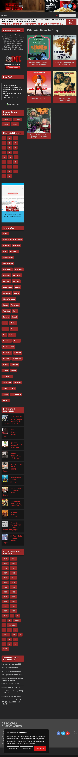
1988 (13, 606)
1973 (5, 587)
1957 (5, 559)
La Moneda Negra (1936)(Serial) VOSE (16, 503)
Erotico (5, 305)
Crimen (17, 287)
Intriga (5, 323)
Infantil (14, 317)
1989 (5, 611)
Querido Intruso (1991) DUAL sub (16, 445)
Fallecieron (15, 305)
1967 (5, 573)
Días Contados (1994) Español (10, 433)
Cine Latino (18, 269)
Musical (5, 329)
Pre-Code (6, 359)
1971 (5, 582)
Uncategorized (16, 394)
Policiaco (17, 353)
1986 (13, 601)
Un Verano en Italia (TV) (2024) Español (12, 467)
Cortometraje (7, 287)
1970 (13, 578)
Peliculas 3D (7, 353)
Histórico (6, 317)
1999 (5, 616)
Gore (15, 311)
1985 (5, 601)
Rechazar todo (26, 748)
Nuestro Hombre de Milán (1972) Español (64, 63)
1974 (13, 587)
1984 (13, 597)
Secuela (5, 370)
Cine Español (7, 269)
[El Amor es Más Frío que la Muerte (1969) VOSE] (39, 47)
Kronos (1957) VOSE (14, 687)
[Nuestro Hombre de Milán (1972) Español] (64, 47)
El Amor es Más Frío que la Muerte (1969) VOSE (38, 63)
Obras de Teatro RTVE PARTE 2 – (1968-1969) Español (12, 526)
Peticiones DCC (15, 664)
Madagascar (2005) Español (15, 479)
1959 (13, 559)
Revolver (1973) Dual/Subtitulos (64, 99)
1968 (13, 573)
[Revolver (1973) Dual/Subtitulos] (64, 83)
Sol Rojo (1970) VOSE (38, 98)
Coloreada (6, 281)
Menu (5, 15)
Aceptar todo (40, 748)
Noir (4, 335)
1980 (5, 592)
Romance (14, 364)
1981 (13, 592)
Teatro (5, 388)
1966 (13, 568)
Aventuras (16, 245)
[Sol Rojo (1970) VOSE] (39, 83)
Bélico (5, 251)
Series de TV (7, 376)
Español (6, 119)
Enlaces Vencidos (9, 299)
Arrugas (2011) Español (13, 514)
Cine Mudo (6, 275)
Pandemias (6, 341)
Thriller (5, 394)
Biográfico (13, 251)
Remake (5, 364)
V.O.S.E (5, 124)
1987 (5, 606)
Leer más (71, 22)
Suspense (17, 382)
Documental (7, 293)
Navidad (14, 329)
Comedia (16, 281)
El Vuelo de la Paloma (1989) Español (12, 539)
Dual (15, 124)
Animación (6, 245)
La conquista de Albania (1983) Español (12, 491)
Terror (13, 388)
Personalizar (13, 748)
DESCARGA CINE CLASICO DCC (12, 726)
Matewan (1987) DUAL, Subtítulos (15, 456)
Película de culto (8, 347)
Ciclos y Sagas (8, 257)
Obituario (12, 335)
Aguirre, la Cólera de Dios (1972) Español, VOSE (39, 136)
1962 (5, 563)
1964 (13, 563)
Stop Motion (7, 382)
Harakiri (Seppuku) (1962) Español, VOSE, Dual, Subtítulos (12, 702)
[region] (26, 741)
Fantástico (6, 311)
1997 (13, 611)
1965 (5, 568)
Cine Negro (17, 275)
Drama (16, 293)
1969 (5, 578)
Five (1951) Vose (13, 684)
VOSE (5, 649)
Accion (5, 233)
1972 (13, 582)
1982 (5, 597)
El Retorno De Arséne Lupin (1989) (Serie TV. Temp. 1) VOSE (12, 420)
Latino (17, 119)
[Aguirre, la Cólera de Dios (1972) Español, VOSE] (39, 120)
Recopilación (17, 359)
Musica (12, 323)
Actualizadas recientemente (12, 239)
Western (5, 400)
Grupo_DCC (5, 691)
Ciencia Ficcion (8, 263)
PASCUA (16, 341)
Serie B (13, 370)
